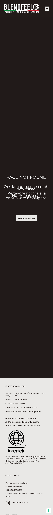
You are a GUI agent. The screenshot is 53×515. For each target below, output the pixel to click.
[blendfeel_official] (7, 503)
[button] (47, 8)
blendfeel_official (20, 502)
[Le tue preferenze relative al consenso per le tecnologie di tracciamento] (48, 510)
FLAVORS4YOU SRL (15, 386)
